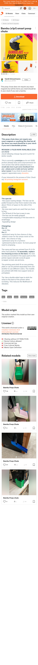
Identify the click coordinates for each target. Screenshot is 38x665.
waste (32, 297)
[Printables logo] (2, 13)
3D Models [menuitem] (9, 13)
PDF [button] (34, 134)
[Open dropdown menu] (35, 28)
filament (24, 297)
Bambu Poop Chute (11, 387)
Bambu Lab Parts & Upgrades (11, 23)
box (3, 297)
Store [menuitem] (17, 13)
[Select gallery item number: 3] (20, 420)
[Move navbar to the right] (36, 14)
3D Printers (16, 20)
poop (16, 297)
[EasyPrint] (20, 8)
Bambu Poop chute (11, 498)
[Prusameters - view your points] (25, 8)
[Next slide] (35, 67)
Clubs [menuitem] (23, 13)
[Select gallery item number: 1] (17, 420)
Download (20, 97)
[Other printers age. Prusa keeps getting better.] (19, 117)
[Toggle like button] (4, 391)
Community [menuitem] (32, 13)
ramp (9, 297)
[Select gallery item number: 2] (19, 493)
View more (32, 355)
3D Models (6, 20)
